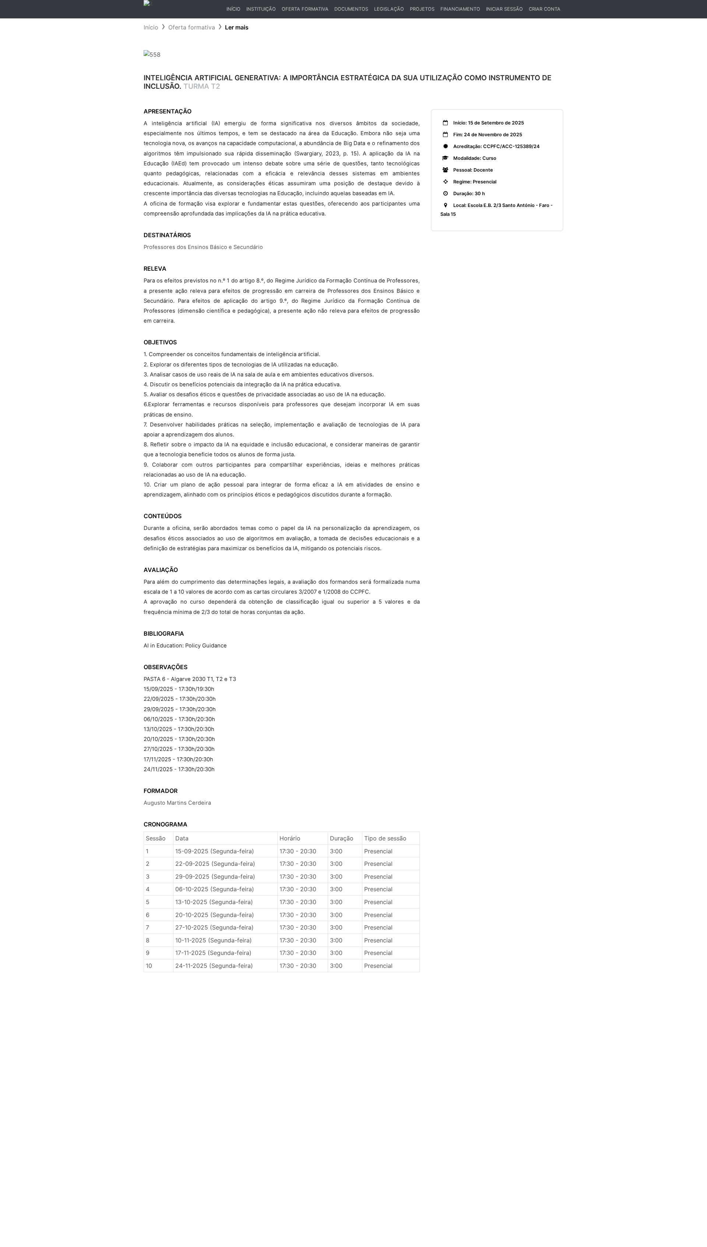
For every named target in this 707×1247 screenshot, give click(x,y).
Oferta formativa (191, 27)
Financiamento (460, 9)
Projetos (422, 9)
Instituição (261, 9)
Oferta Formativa (305, 9)
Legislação (389, 9)
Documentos (351, 9)
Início (234, 10)
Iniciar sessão (504, 9)
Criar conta (544, 9)
